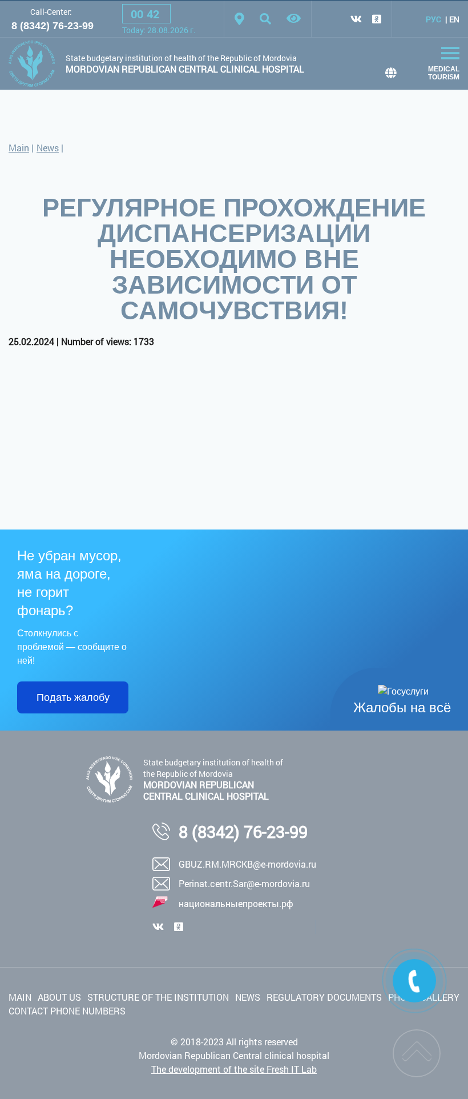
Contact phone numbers (67, 1011)
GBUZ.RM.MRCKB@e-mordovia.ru (247, 864)
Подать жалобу (73, 697)
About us (59, 997)
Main (19, 148)
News (48, 148)
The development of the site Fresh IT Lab (234, 1069)
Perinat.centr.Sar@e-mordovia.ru (244, 883)
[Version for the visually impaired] (294, 18)
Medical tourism (443, 73)
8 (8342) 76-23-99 (52, 25)
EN (454, 19)
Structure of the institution (158, 997)
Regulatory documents (324, 997)
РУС (433, 19)
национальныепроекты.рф (236, 903)
